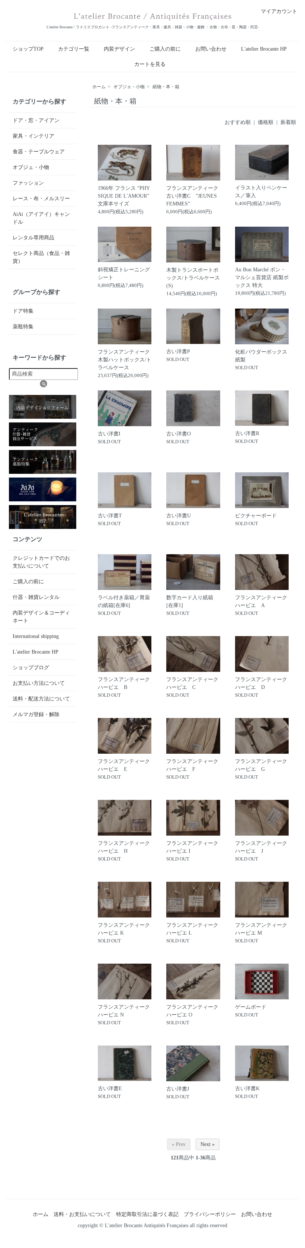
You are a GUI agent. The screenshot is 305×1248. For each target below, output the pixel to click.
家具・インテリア (33, 136)
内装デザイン (119, 49)
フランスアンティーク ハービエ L (193, 929)
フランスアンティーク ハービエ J (262, 847)
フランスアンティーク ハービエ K (124, 929)
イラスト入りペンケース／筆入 (261, 191)
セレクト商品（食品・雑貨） (41, 257)
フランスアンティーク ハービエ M (262, 929)
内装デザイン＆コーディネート (41, 616)
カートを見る (150, 64)
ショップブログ (31, 667)
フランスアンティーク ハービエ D (262, 683)
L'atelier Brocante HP (264, 49)
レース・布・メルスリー (41, 198)
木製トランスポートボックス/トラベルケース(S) (193, 277)
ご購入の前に (165, 49)
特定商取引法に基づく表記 (147, 1214)
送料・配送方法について (41, 699)
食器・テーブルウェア (39, 151)
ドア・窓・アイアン (36, 120)
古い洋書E (110, 1088)
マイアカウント (279, 11)
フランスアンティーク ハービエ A (261, 601)
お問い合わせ (211, 49)
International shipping (36, 636)
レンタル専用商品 (33, 237)
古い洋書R (247, 433)
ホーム (99, 86)
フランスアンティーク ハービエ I (193, 847)
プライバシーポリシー (210, 1214)
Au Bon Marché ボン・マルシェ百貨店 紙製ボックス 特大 (262, 277)
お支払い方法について (39, 683)
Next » (207, 1144)
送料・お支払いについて (82, 1214)
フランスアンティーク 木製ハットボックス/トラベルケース (124, 359)
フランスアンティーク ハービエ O (193, 1011)
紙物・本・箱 (165, 86)
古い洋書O (178, 434)
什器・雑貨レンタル (36, 597)
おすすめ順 (238, 122)
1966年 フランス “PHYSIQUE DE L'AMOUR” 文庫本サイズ (124, 196)
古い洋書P (178, 351)
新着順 (288, 122)
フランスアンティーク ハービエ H (124, 847)
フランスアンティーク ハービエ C (193, 683)
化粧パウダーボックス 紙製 (261, 356)
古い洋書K (247, 1088)
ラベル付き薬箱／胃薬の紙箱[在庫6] (124, 601)
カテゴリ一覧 (73, 49)
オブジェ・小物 (129, 86)
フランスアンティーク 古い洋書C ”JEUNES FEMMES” (192, 196)
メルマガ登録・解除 (36, 714)
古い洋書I (109, 434)
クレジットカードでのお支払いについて (41, 562)
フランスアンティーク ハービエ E (124, 765)
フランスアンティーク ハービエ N (124, 1011)
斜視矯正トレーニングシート (124, 273)
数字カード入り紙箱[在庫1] (189, 601)
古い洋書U (178, 515)
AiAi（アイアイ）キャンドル (41, 218)
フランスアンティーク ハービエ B (124, 683)
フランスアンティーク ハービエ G (262, 765)
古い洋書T (110, 515)
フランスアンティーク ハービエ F (193, 765)
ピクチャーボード (256, 515)
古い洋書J (177, 1089)
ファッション (28, 183)
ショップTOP (28, 49)
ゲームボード (250, 1007)
